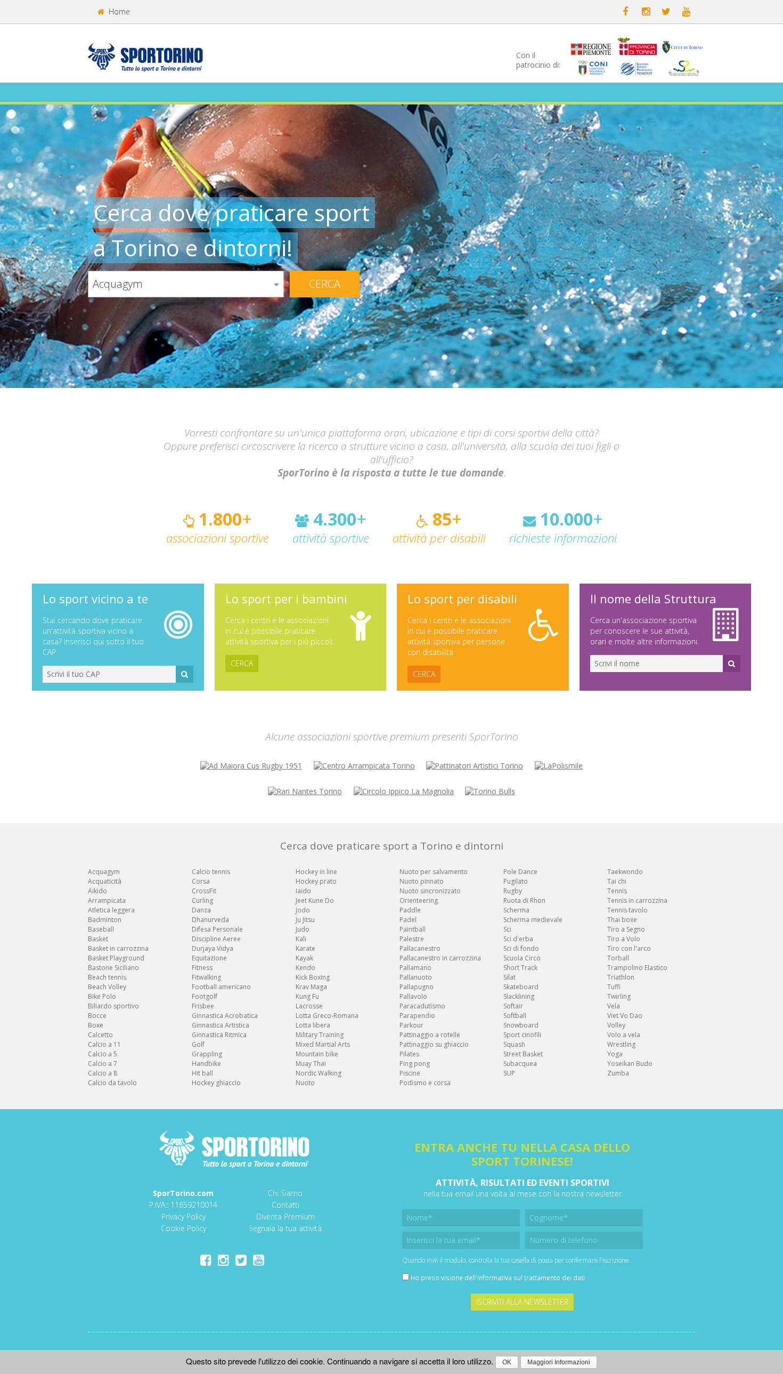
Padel (408, 919)
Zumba (618, 1073)
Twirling (619, 996)
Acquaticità (104, 881)
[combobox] (186, 284)
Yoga (615, 1053)
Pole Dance (520, 871)
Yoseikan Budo (629, 1063)
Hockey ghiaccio (216, 1082)
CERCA (242, 663)
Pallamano (415, 967)
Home (118, 11)
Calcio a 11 (104, 1044)
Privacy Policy (183, 1216)
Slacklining (518, 996)
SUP (509, 1073)
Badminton (104, 919)
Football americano (221, 986)
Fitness (202, 967)
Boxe (95, 1025)
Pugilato (515, 881)
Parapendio (417, 1015)
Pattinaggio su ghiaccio (434, 1044)
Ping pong (414, 1063)
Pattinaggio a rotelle (429, 1034)
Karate (305, 948)
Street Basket (523, 1053)
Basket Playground (116, 958)
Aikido (97, 890)
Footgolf (204, 996)
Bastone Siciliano (113, 967)
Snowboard (521, 1025)
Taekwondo (625, 871)
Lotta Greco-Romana (327, 1015)
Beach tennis (107, 977)
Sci (507, 929)
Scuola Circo (522, 958)
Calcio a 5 (102, 1053)
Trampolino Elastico (637, 967)
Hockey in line (316, 871)
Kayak (304, 958)
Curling (202, 900)
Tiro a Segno (626, 929)
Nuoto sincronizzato (430, 890)
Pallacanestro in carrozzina (440, 958)
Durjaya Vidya (212, 948)
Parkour (411, 1025)
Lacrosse (309, 1006)
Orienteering (418, 900)
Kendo (305, 967)
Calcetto (100, 1034)
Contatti (285, 1205)
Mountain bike (317, 1053)
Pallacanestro (420, 948)
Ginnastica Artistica (220, 1025)
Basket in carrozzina (118, 948)
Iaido (303, 890)
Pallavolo (413, 996)
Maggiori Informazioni (558, 1362)
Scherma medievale (532, 919)
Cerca (324, 284)
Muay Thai (311, 1063)
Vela (613, 1006)
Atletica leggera (111, 910)
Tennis (617, 890)
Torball (618, 958)
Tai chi (616, 881)
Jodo (303, 910)
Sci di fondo (521, 948)
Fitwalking (206, 977)
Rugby (512, 890)
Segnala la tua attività (285, 1228)
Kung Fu (307, 996)
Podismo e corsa (425, 1082)
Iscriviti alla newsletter (522, 1302)
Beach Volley (107, 986)
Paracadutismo (422, 1006)
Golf (198, 1044)
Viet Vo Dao (624, 1015)
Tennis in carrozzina (637, 900)
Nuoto (305, 1082)
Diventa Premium (285, 1216)
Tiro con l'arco (629, 948)
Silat (509, 977)
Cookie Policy (183, 1228)
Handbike (206, 1063)
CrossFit (204, 890)
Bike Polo (102, 996)
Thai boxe (622, 919)
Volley (616, 1025)
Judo (302, 929)
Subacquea (520, 1063)
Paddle (410, 910)
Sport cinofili (522, 1034)
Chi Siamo (285, 1193)
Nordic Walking (318, 1073)
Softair (513, 1006)
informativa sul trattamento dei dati (531, 1277)
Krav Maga (311, 986)
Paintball (412, 929)
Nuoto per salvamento (433, 871)
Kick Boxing (313, 977)
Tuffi (614, 986)
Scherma (516, 910)
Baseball (101, 929)
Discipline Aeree (216, 938)
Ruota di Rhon (524, 900)
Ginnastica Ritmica (219, 1034)
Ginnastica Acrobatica (225, 1015)
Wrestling (621, 1044)
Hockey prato (316, 881)
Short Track (520, 967)
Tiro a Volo (623, 938)
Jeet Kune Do (315, 900)
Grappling (207, 1053)
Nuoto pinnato (421, 881)
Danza (201, 910)
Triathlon (620, 977)
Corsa (201, 881)
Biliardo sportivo (113, 1006)
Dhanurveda (210, 919)
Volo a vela (623, 1034)
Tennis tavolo (627, 910)
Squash (514, 1044)
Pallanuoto (415, 977)
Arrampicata (107, 900)
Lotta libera (313, 1025)
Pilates (409, 1053)
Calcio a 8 (102, 1073)
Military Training (320, 1034)
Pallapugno (416, 986)
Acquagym (104, 871)
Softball (514, 1015)
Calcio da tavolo (112, 1082)
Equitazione (209, 958)
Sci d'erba (518, 938)
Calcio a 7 (102, 1063)
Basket (98, 938)
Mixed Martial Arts (323, 1044)
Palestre (411, 938)
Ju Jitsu (305, 919)
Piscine (409, 1073)
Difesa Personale (217, 929)
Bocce (97, 1015)
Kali (301, 938)
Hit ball (202, 1073)
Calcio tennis (211, 871)
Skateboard (521, 986)
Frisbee (203, 1006)
